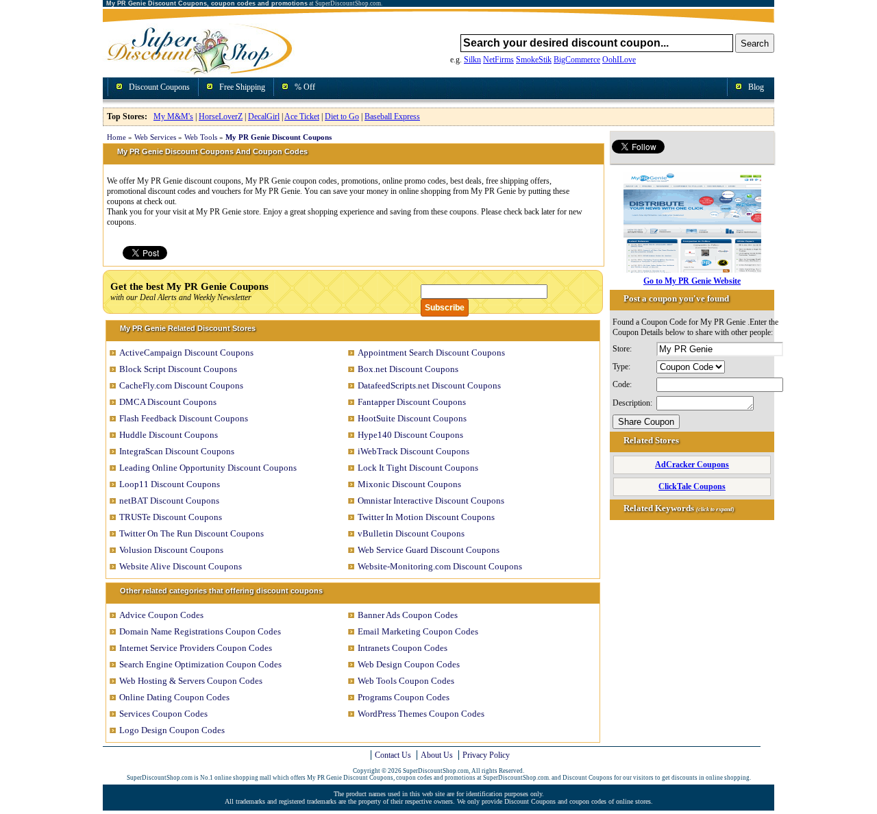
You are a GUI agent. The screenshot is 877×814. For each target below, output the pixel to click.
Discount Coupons (159, 87)
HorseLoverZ (221, 116)
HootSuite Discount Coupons (412, 418)
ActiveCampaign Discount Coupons (186, 352)
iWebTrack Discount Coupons (413, 451)
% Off (305, 87)
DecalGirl (264, 116)
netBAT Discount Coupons (169, 500)
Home (116, 137)
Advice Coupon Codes (161, 615)
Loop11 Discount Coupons (169, 484)
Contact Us (393, 755)
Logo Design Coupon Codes (172, 730)
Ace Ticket (301, 116)
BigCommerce (577, 59)
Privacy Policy (486, 755)
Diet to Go (342, 116)
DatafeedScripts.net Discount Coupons (429, 385)
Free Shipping (242, 87)
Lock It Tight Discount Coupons (418, 468)
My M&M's (173, 116)
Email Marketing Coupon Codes (418, 631)
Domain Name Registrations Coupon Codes (200, 631)
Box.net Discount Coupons (408, 369)
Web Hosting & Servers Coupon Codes (190, 681)
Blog (756, 87)
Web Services (155, 137)
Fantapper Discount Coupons (412, 402)
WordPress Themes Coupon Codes (421, 713)
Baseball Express (392, 116)
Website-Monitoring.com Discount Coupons (440, 566)
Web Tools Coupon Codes (406, 681)
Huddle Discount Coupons (168, 435)
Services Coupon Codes (163, 713)
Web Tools (200, 137)
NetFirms (498, 59)
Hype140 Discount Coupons (410, 435)
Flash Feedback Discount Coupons (183, 418)
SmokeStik (534, 59)
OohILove (619, 59)
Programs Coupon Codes (403, 697)
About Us (437, 755)
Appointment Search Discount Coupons (431, 352)
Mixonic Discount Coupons (409, 484)
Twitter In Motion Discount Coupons (426, 517)
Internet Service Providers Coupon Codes (195, 648)
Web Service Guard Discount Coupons (428, 550)
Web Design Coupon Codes (409, 664)
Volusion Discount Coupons (171, 550)
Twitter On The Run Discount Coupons (191, 533)
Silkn (472, 59)
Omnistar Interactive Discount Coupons (431, 500)
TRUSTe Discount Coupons (170, 517)
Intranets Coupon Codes (402, 648)
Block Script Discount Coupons (178, 369)
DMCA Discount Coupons (168, 402)
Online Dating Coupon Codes (174, 697)
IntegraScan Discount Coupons (176, 451)
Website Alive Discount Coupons (180, 566)
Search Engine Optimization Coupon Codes (200, 664)
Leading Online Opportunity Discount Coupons (208, 468)
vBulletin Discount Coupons (411, 533)
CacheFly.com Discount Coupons (181, 385)
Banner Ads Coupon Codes (408, 615)
